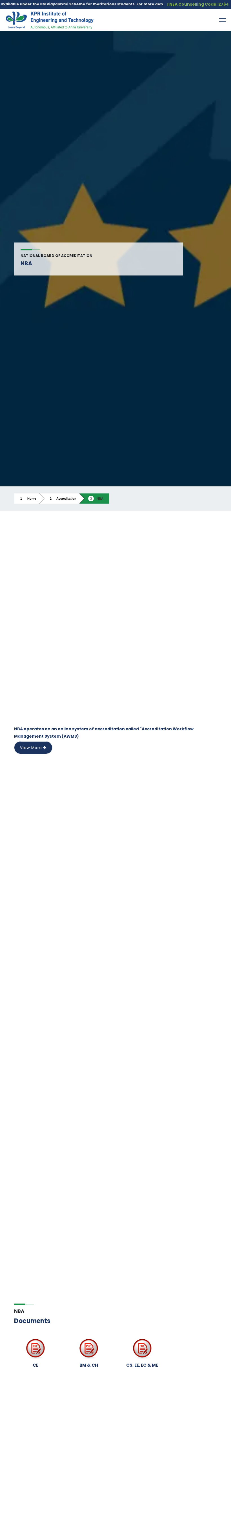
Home (31, 498)
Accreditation (66, 498)
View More (31, 747)
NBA (100, 498)
